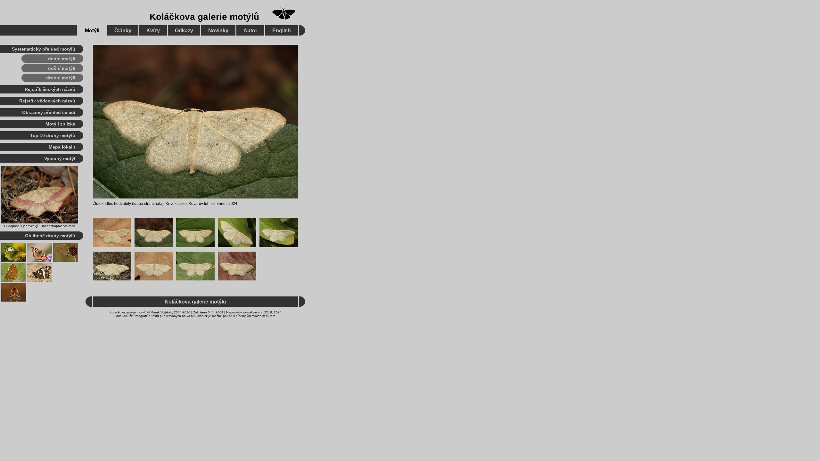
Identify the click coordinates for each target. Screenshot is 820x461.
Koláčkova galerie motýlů (204, 17)
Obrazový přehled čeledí (48, 112)
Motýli (92, 30)
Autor (250, 30)
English (281, 30)
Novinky (218, 30)
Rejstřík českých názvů (50, 89)
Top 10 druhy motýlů (52, 135)
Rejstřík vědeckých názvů (47, 100)
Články (122, 30)
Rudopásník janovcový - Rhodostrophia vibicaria (39, 226)
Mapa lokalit (62, 147)
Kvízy (153, 30)
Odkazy (184, 30)
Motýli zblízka (60, 123)
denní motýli (61, 58)
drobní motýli (60, 77)
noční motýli (61, 68)
